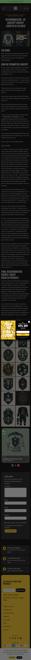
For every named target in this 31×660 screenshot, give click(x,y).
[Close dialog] (29, 322)
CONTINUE (23, 334)
